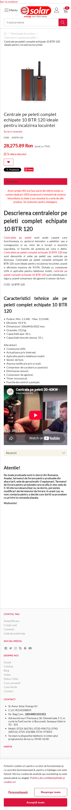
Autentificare (11, 620)
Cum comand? (12, 683)
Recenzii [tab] (11, 453)
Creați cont (10, 625)
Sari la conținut (9, 1)
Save (30, 169)
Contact (8, 691)
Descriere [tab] (12, 181)
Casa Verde (10, 687)
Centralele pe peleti (17, 237)
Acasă (7, 662)
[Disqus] (35, 556)
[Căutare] (63, 22)
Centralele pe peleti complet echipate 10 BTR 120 (33, 252)
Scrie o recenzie (13, 131)
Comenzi (9, 629)
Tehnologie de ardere (22, 33)
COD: (6, 137)
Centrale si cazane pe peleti (20, 37)
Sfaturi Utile (11, 678)
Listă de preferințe (14, 633)
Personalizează (18, 792)
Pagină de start (5, 33)
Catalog (8, 666)
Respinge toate (51, 792)
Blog (6, 670)
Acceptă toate (35, 802)
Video (7, 674)
